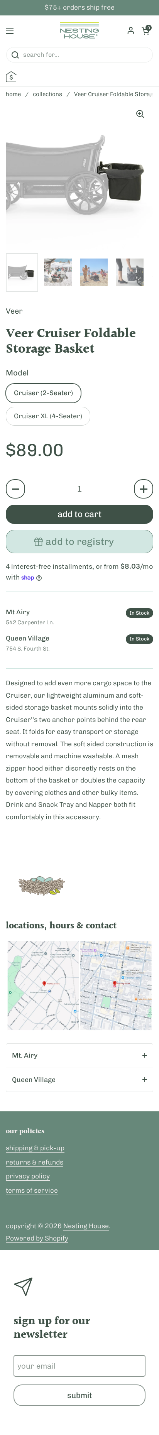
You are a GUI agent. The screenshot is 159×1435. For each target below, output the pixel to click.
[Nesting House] (79, 30)
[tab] (79, 1056)
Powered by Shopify (37, 1238)
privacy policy (28, 1176)
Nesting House (86, 1226)
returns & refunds (34, 1162)
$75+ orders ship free (80, 7)
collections (47, 94)
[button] (15, 489)
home (13, 94)
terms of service (32, 1190)
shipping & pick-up (35, 1148)
